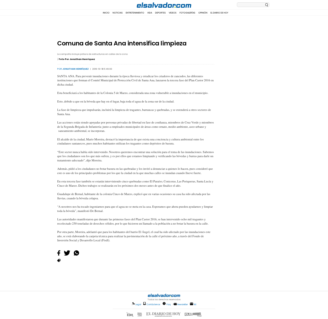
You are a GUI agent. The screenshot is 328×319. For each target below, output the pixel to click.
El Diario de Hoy (219, 12)
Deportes (160, 12)
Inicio (106, 12)
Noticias (118, 12)
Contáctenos (153, 304)
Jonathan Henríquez (75, 69)
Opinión (202, 12)
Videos (172, 12)
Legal (138, 304)
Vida (149, 12)
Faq (169, 304)
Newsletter (182, 304)
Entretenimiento (135, 12)
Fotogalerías (187, 12)
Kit (195, 304)
